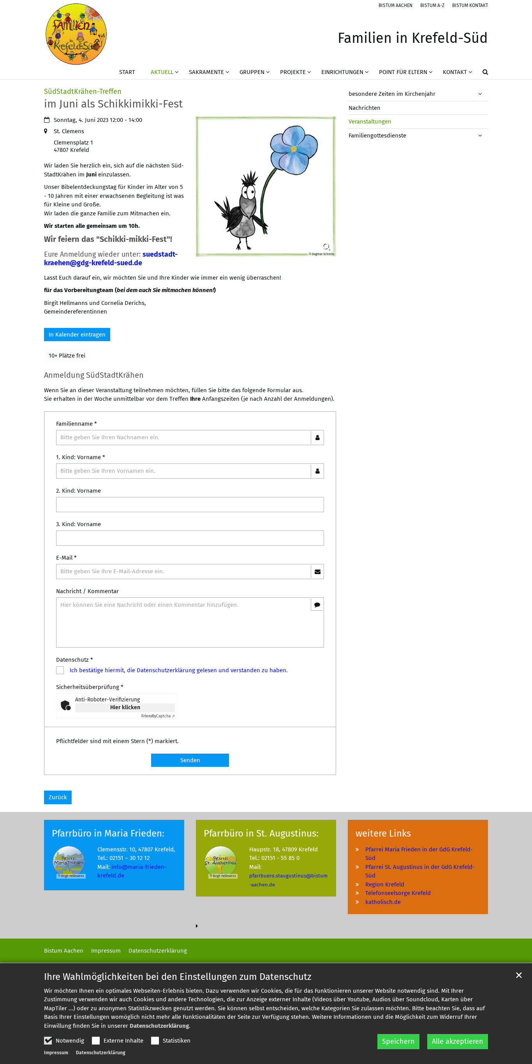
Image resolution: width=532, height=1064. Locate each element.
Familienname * (76, 423)
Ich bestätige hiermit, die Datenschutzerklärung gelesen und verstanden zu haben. (179, 670)
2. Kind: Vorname (78, 490)
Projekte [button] (293, 72)
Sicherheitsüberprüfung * (89, 687)
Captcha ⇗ (158, 716)
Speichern (398, 1041)
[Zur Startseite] (76, 34)
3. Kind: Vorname (78, 524)
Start (127, 72)
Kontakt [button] (455, 72)
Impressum (56, 1052)
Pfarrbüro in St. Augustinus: (261, 833)
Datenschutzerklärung (159, 1025)
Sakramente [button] (206, 72)
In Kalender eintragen (77, 334)
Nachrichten (365, 107)
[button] (480, 73)
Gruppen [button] (252, 72)
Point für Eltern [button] (403, 72)
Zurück (58, 797)
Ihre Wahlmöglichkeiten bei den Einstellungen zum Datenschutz (177, 976)
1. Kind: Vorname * (80, 457)
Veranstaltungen (370, 121)
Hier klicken (125, 707)
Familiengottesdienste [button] (377, 135)
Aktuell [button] (162, 72)
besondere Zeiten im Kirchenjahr (392, 93)
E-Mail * (66, 557)
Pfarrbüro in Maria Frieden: (108, 833)
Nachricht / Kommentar (87, 591)
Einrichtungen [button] (342, 72)
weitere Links (383, 833)
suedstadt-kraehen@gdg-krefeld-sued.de (111, 259)
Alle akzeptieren (457, 1041)
